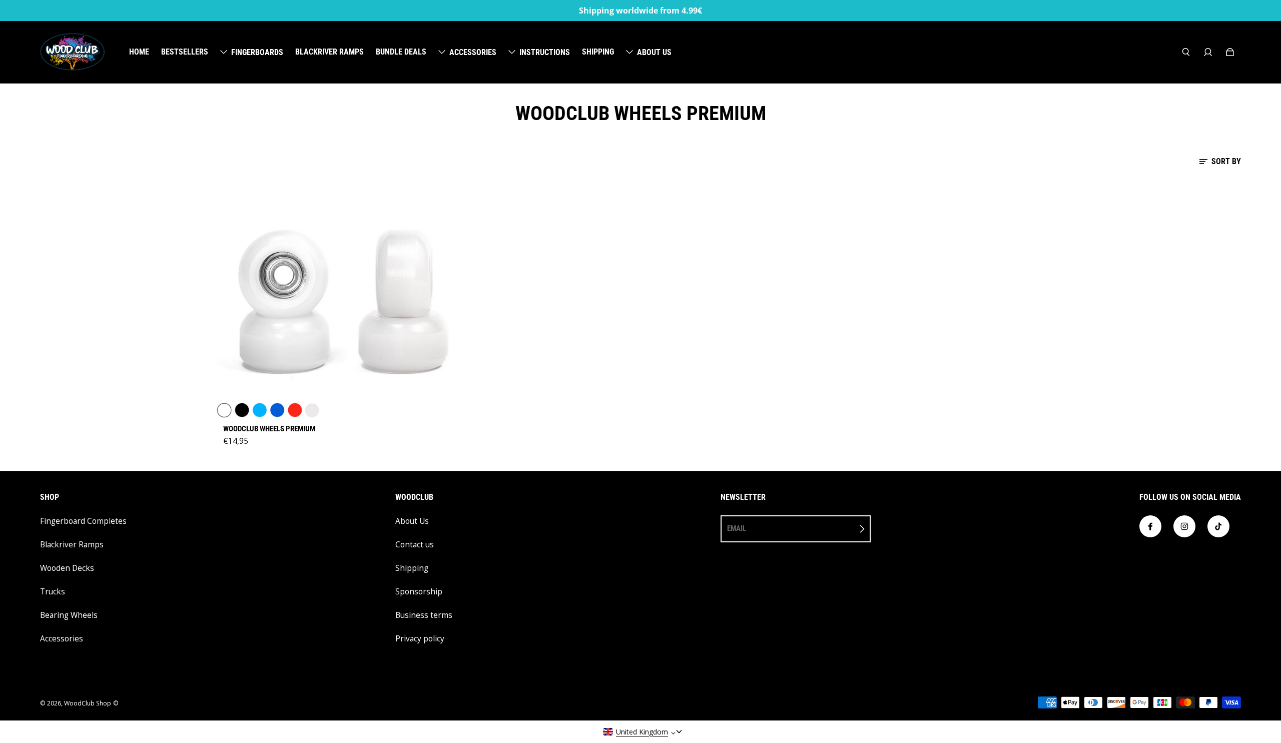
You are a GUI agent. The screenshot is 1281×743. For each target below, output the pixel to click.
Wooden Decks (67, 568)
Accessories (61, 638)
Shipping (411, 568)
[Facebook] (1150, 526)
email (736, 528)
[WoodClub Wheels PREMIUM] (341, 299)
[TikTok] (1218, 526)
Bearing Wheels (69, 615)
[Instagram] (1184, 526)
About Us (412, 521)
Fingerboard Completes (83, 521)
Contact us (414, 544)
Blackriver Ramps (72, 544)
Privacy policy (419, 638)
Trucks (52, 591)
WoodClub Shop (87, 703)
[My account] (1208, 52)
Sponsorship (418, 591)
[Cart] (1230, 52)
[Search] (1186, 52)
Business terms (423, 615)
